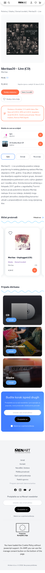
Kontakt (22, 464)
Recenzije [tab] (37, 157)
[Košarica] (40, 2)
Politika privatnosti (22, 472)
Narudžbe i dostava (22, 468)
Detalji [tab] (22, 157)
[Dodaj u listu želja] (10, 233)
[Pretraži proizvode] (9, 2)
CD (7, 78)
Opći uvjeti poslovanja (23, 476)
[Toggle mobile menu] (5, 2)
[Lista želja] (35, 2)
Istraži (11, 320)
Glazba (11, 11)
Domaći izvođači (21, 11)
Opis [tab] (8, 157)
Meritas (4, 72)
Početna (4, 11)
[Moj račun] (31, 2)
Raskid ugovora (22, 479)
